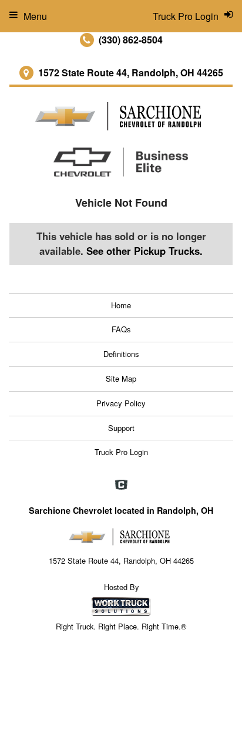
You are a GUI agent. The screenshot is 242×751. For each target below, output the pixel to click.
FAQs (121, 329)
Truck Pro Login (121, 451)
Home (121, 305)
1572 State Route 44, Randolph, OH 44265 (130, 72)
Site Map (121, 378)
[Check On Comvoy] (121, 485)
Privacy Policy (121, 403)
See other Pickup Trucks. (144, 251)
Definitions (121, 353)
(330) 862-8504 (131, 39)
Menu (35, 16)
